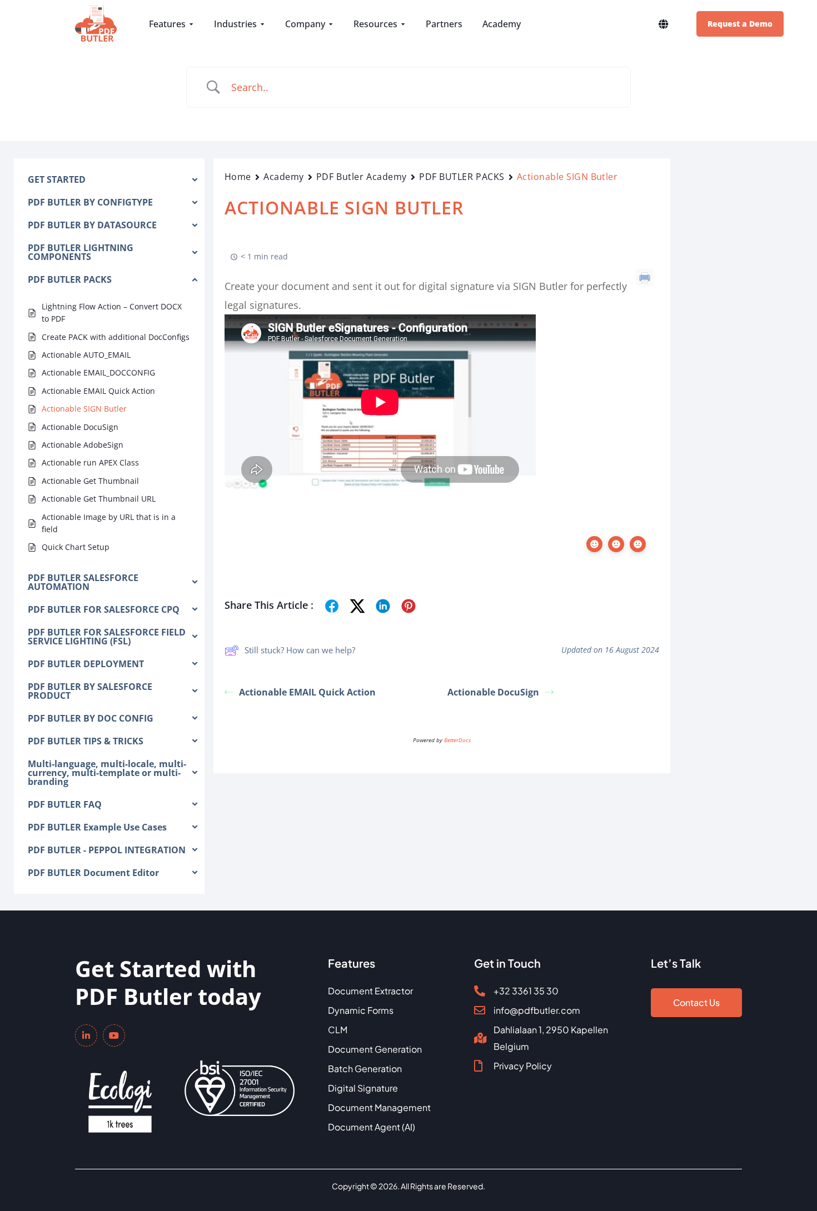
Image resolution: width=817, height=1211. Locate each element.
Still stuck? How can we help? (300, 649)
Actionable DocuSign (493, 692)
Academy (283, 177)
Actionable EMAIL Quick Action (307, 692)
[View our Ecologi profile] (119, 1093)
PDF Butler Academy (361, 177)
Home (238, 177)
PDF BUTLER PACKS (462, 177)
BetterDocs (457, 740)
